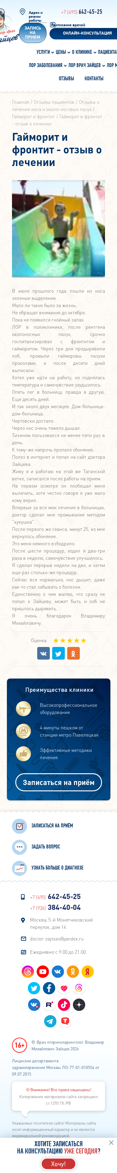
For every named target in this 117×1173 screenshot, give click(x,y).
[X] (58, 653)
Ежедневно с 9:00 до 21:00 (58, 952)
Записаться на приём (58, 782)
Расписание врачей (68, 25)
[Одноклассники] (73, 653)
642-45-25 (81, 12)
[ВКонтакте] (43, 653)
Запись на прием (33, 33)
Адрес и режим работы (36, 17)
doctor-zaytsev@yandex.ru (57, 938)
